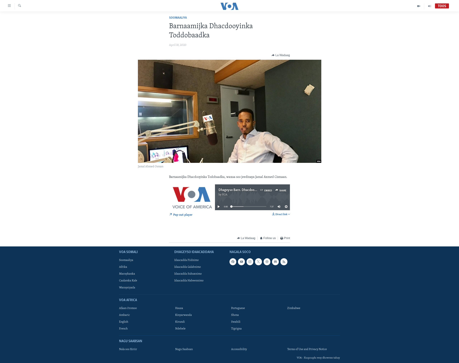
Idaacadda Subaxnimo (188, 273)
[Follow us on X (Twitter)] (258, 261)
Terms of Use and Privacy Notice (307, 349)
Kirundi (180, 321)
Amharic (124, 315)
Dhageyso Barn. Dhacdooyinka (240, 190)
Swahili (235, 321)
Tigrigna (236, 328)
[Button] (281, 55)
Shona (235, 315)
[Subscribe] (275, 261)
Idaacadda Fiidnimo (186, 260)
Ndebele (180, 328)
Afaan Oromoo (128, 308)
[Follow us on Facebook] (233, 261)
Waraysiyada (127, 287)
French (123, 328)
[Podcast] (267, 261)
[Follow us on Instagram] (250, 261)
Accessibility (239, 349)
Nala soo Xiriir (128, 349)
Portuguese (238, 308)
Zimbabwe (293, 308)
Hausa (179, 308)
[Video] (418, 6)
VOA (225, 194)
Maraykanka (127, 273)
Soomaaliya (178, 18)
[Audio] (429, 6)
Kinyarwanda (183, 315)
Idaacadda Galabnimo (187, 267)
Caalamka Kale (128, 280)
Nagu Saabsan (184, 349)
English (123, 321)
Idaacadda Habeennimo (189, 280)
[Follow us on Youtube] (241, 261)
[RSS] (283, 261)
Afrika (123, 267)
